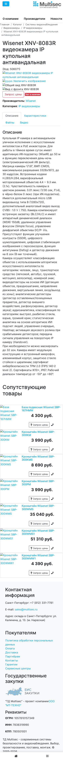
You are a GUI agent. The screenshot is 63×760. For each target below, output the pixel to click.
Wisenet (31, 100)
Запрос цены (13, 94)
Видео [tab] (24, 122)
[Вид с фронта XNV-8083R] (21, 89)
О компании (10, 18)
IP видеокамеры (29, 106)
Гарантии (11, 664)
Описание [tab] (11, 115)
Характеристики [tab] (35, 115)
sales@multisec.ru (26, 609)
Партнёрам (12, 656)
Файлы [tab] (9, 122)
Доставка (11, 652)
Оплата (10, 648)
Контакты (11, 660)
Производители (34, 18)
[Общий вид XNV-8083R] (19, 85)
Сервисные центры (18, 668)
